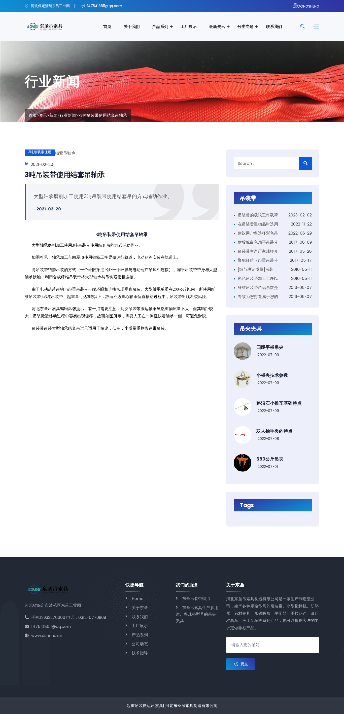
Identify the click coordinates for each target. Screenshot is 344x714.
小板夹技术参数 (272, 375)
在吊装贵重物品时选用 (258, 224)
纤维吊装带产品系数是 (258, 287)
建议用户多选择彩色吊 (258, 233)
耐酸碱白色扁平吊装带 (258, 242)
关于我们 (132, 26)
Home (138, 599)
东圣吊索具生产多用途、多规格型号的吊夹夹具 (197, 614)
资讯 (43, 115)
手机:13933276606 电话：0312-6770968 (68, 617)
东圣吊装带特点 (196, 599)
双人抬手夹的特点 (274, 431)
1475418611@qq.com (51, 626)
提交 (244, 663)
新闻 (53, 115)
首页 (107, 26)
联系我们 (274, 26)
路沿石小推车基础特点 (279, 403)
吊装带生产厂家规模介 (258, 251)
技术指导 (140, 653)
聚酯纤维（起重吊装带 (258, 260)
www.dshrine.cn (46, 635)
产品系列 (160, 26)
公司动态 (140, 644)
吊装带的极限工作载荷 (258, 215)
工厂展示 (189, 26)
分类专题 (245, 26)
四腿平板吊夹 (270, 347)
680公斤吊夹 (270, 459)
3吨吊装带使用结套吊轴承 (65, 175)
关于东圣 (140, 608)
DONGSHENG (308, 6)
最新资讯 (217, 26)
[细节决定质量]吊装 (255, 269)
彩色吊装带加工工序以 (258, 278)
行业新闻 (68, 115)
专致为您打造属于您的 (258, 296)
